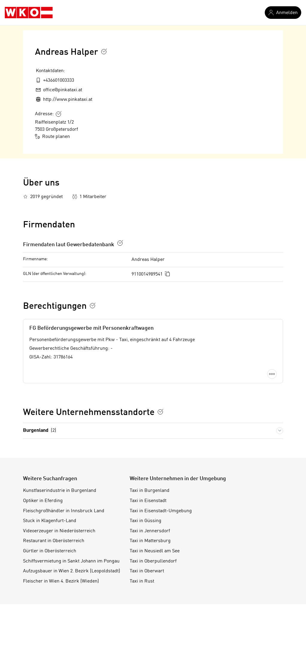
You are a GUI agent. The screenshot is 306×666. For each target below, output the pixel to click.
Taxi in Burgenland (149, 490)
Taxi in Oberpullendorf (153, 561)
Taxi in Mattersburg (150, 541)
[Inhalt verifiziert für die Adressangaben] (59, 114)
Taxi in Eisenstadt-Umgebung (161, 511)
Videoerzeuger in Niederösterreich (59, 531)
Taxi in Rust (142, 581)
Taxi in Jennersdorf (150, 531)
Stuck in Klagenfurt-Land (49, 520)
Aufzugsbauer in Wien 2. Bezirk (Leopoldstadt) (71, 571)
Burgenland (39, 430)
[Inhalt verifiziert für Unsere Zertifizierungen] (160, 412)
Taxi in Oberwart (147, 571)
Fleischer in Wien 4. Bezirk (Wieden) (61, 581)
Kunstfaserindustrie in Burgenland (59, 490)
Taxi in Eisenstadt (148, 500)
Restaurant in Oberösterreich (53, 541)
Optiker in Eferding (43, 500)
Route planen (56, 136)
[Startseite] (29, 12)
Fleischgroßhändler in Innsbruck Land (63, 511)
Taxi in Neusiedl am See (155, 551)
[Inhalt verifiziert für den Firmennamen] (104, 51)
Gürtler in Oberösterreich (49, 551)
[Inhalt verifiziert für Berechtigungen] (93, 305)
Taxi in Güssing (145, 520)
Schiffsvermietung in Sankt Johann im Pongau (71, 561)
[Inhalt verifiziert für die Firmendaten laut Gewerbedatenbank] (120, 243)
